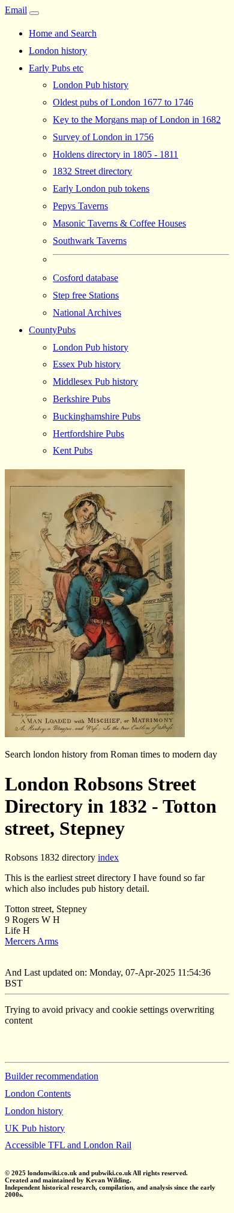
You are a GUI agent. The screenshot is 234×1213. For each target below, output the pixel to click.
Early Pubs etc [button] (56, 68)
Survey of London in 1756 (103, 137)
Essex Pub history (87, 364)
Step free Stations (86, 295)
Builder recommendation (51, 1076)
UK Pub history (35, 1128)
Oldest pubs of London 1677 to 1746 (123, 102)
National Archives (87, 312)
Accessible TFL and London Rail (68, 1145)
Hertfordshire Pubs (88, 434)
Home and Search (63, 33)
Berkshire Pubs (81, 399)
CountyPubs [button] (52, 330)
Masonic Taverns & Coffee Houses (119, 223)
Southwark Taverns (90, 241)
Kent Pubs (72, 450)
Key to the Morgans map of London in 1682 (137, 119)
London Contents (38, 1093)
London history (58, 51)
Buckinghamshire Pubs (96, 416)
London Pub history (90, 85)
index (108, 857)
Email (16, 10)
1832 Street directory (92, 171)
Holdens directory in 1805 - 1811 (115, 154)
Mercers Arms (31, 941)
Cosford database (85, 278)
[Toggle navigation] (34, 13)
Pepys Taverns (80, 206)
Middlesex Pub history (95, 381)
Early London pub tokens (101, 188)
